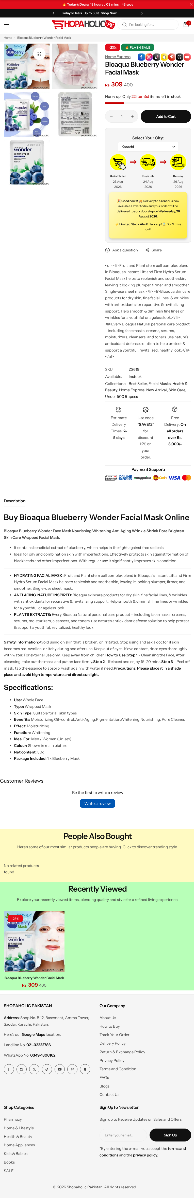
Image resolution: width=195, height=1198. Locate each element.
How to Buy (108, 1034)
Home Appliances (19, 1153)
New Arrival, (155, 390)
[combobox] (144, 25)
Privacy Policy (110, 1068)
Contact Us (107, 1102)
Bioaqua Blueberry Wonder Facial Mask (33, 986)
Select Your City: (145, 137)
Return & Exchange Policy (120, 1060)
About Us (106, 1025)
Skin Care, (175, 390)
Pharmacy (13, 1127)
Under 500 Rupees (119, 396)
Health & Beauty (18, 1144)
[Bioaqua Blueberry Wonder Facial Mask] (33, 950)
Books (9, 1170)
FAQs (102, 1085)
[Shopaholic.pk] (79, 24)
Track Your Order (112, 1043)
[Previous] (52, 12)
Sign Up (166, 1143)
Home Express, (130, 390)
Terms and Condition (116, 1077)
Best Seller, (137, 383)
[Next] (138, 12)
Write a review (96, 812)
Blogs (102, 1094)
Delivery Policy (111, 1051)
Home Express (116, 56)
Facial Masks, (159, 383)
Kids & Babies (15, 1161)
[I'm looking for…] (120, 25)
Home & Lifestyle (19, 1136)
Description (14, 500)
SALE (9, 1178)
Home (8, 38)
